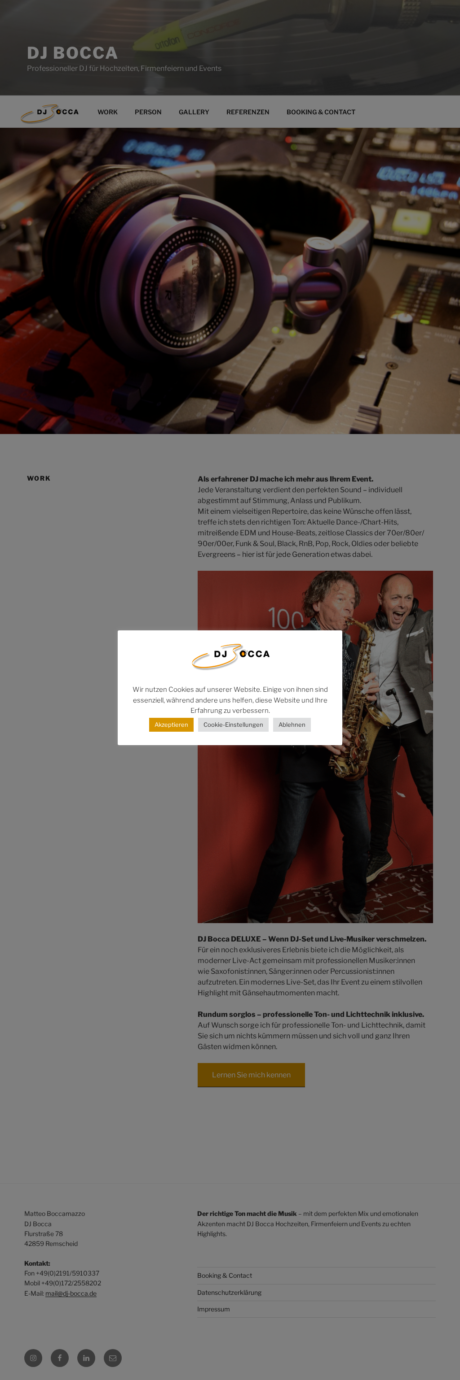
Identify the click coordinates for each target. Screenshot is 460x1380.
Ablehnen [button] (292, 724)
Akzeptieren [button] (171, 724)
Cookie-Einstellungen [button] (233, 724)
